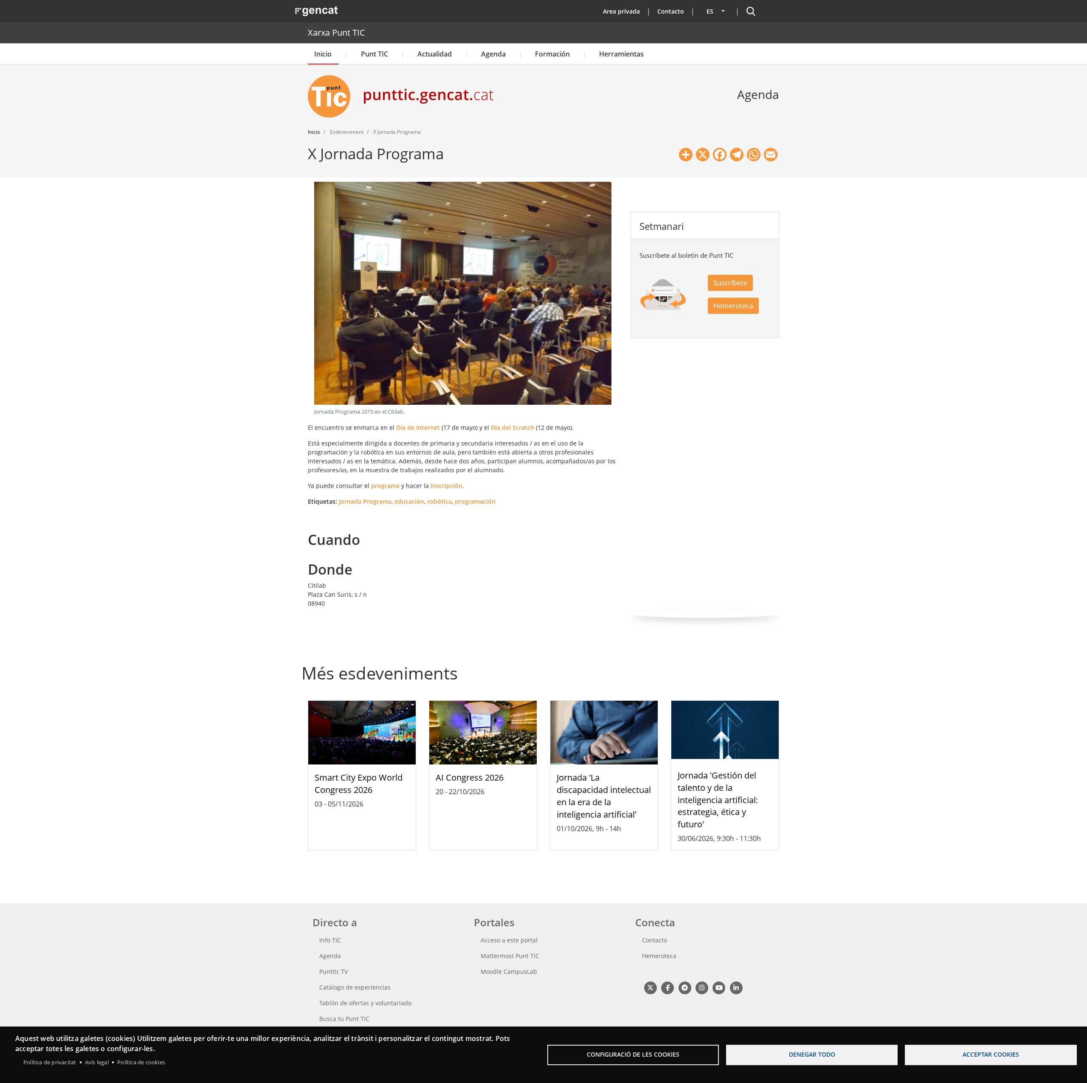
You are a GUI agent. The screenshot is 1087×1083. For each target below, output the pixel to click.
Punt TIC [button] (374, 54)
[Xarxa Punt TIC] (332, 96)
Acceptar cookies (991, 1054)
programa (385, 486)
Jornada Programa (365, 501)
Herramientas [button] (621, 54)
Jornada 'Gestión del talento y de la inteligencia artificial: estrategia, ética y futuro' (718, 800)
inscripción (446, 486)
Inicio (323, 54)
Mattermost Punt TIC (510, 956)
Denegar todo (812, 1054)
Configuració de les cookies (633, 1054)
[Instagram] (702, 987)
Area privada (621, 11)
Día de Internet (418, 427)
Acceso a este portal (509, 940)
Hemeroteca (733, 305)
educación (409, 501)
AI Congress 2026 (470, 777)
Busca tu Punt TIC (344, 1019)
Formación (552, 54)
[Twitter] (650, 987)
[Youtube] (719, 987)
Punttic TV (333, 971)
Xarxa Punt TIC (336, 32)
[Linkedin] (736, 987)
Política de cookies (141, 1062)
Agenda (493, 54)
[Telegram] (685, 987)
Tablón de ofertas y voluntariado (365, 1003)
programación (475, 501)
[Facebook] (667, 987)
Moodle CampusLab (509, 971)
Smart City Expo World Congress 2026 (359, 783)
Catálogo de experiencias (355, 987)
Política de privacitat (49, 1062)
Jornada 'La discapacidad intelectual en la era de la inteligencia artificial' (604, 796)
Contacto (670, 11)
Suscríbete (730, 283)
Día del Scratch (512, 427)
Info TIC (330, 940)
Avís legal (97, 1062)
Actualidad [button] (434, 54)
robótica (439, 501)
